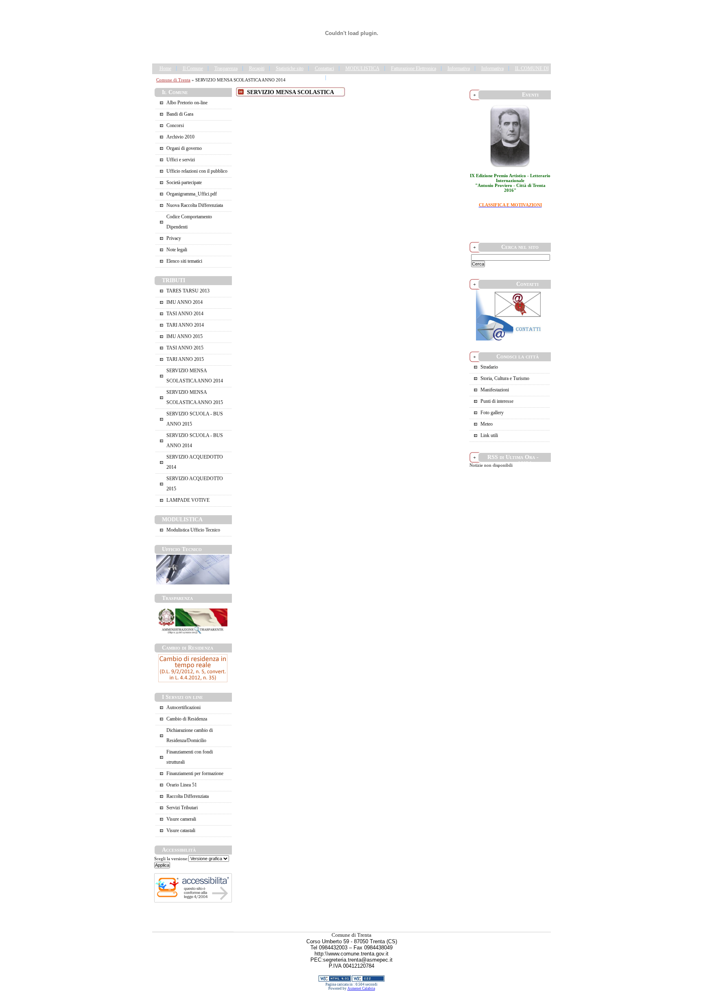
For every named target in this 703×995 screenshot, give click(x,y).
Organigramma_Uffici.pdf (191, 194)
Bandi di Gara (179, 114)
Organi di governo (184, 148)
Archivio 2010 (180, 137)
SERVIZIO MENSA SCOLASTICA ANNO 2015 (194, 397)
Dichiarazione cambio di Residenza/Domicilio (189, 735)
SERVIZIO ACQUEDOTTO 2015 (194, 484)
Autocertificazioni (183, 707)
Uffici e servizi (180, 160)
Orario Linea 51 (181, 785)
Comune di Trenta (173, 79)
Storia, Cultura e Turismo (504, 378)
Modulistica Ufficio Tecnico (193, 530)
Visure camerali (181, 819)
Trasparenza (226, 68)
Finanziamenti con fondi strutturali (189, 757)
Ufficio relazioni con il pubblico (196, 171)
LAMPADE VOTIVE (188, 500)
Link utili (489, 435)
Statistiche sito (289, 68)
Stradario (489, 367)
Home (165, 68)
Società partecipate (184, 182)
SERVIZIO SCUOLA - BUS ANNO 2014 (194, 440)
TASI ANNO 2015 (184, 348)
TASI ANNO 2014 (184, 313)
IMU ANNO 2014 (184, 302)
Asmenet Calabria (361, 988)
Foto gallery (492, 412)
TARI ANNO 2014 (185, 325)
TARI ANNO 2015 (185, 359)
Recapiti (256, 68)
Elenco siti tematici (184, 261)
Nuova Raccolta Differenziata (194, 205)
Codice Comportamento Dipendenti (189, 222)
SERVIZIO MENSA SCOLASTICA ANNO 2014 (194, 376)
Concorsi (175, 125)
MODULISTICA (362, 68)
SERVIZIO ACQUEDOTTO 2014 (194, 462)
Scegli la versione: (171, 858)
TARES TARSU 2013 (188, 291)
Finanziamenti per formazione (194, 773)
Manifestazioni (494, 390)
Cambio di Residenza (186, 719)
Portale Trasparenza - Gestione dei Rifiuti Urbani (379, 78)
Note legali (176, 250)
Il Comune (193, 68)
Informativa (459, 68)
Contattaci (324, 68)
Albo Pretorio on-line (186, 102)
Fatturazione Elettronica (413, 68)
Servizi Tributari (182, 807)
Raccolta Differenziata (187, 796)
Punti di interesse (496, 401)
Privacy (173, 238)
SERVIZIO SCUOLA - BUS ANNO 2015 (194, 419)
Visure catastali (180, 830)
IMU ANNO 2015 (184, 336)
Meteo (486, 424)
